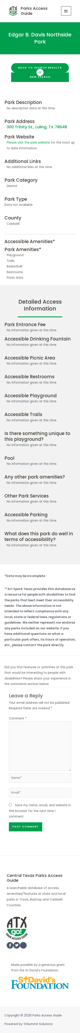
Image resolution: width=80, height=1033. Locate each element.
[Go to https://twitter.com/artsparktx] (16, 945)
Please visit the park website (28, 142)
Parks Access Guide (34, 11)
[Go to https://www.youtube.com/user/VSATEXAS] (23, 946)
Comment (18, 718)
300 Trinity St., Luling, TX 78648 (37, 127)
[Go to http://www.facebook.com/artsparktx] (10, 945)
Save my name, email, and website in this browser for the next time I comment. (40, 811)
